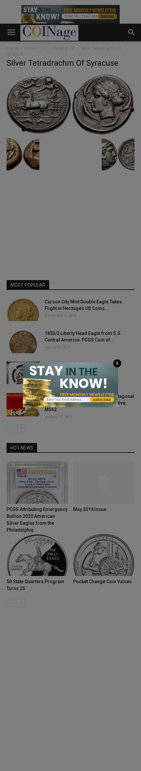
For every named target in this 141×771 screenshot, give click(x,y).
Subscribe (102, 400)
